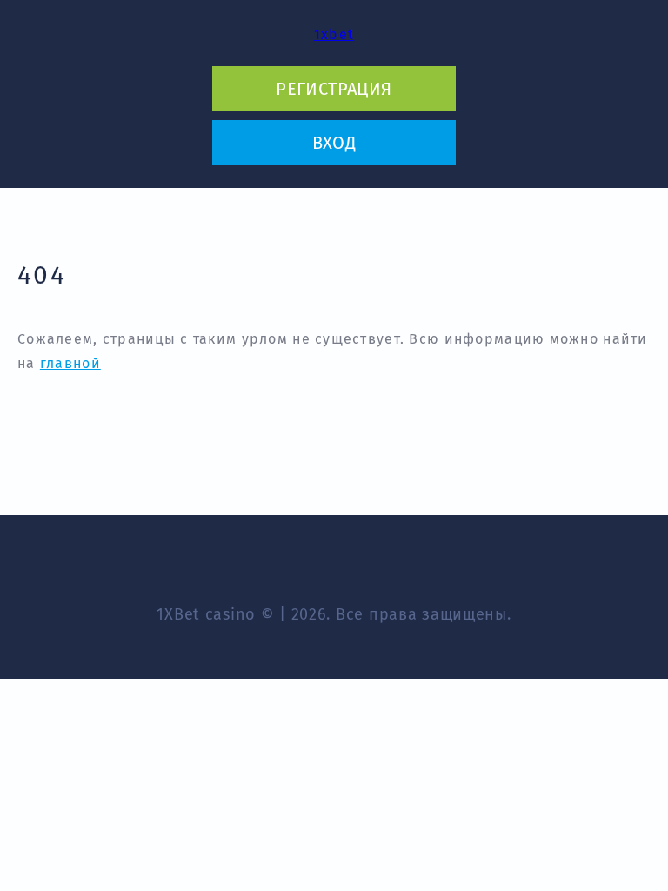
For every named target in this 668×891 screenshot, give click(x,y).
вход (334, 142)
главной (70, 363)
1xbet (334, 34)
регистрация (333, 88)
